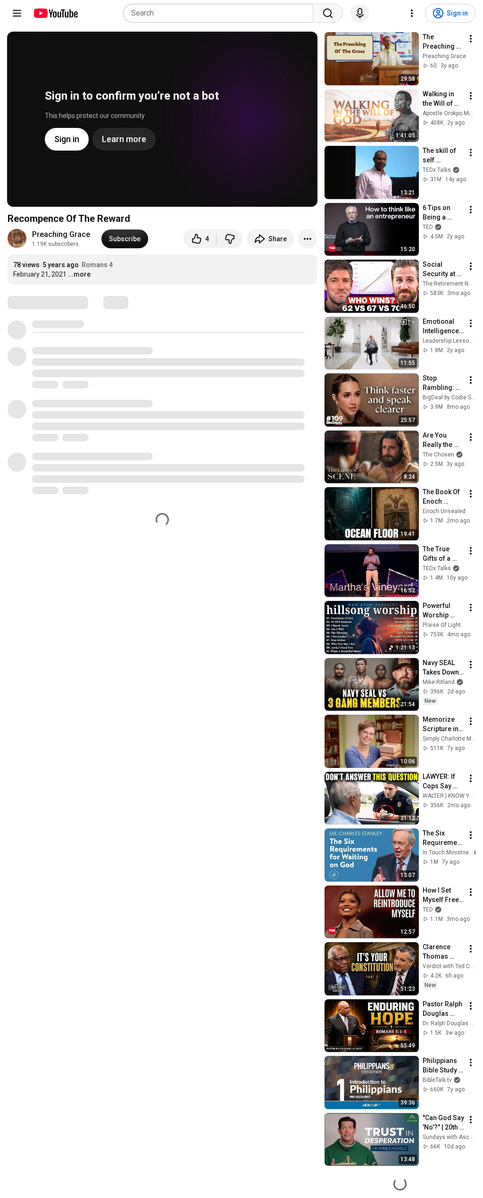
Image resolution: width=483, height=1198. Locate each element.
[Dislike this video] (230, 238)
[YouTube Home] (55, 13)
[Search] (328, 13)
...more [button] (79, 274)
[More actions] (307, 238)
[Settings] (411, 13)
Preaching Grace (61, 234)
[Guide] (17, 13)
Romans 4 (97, 265)
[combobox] (221, 13)
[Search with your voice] (359, 13)
